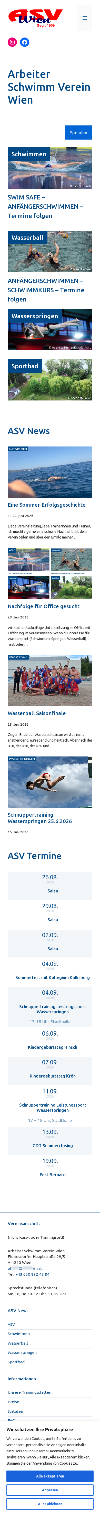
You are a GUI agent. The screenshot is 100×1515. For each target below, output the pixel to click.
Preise (13, 1402)
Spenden (78, 132)
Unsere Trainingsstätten (29, 1392)
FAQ (11, 1420)
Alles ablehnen (50, 1504)
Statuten (15, 1411)
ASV (11, 1324)
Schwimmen (29, 154)
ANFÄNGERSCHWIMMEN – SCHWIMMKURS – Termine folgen (46, 290)
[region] (50, 1468)
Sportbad (25, 366)
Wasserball (28, 237)
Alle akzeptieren (50, 1476)
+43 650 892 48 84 (32, 1274)
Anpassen (50, 1490)
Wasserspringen (35, 316)
